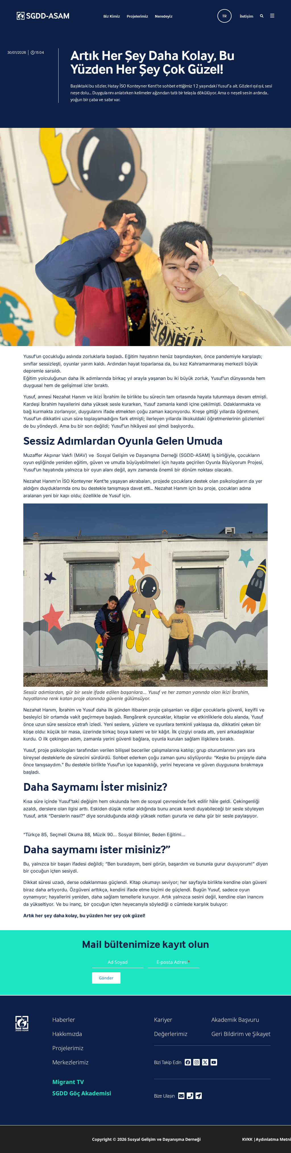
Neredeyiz (163, 16)
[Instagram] (196, 1062)
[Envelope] (181, 1095)
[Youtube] (214, 1062)
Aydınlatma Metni (273, 1139)
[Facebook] (188, 1062)
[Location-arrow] (199, 1095)
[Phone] (190, 1095)
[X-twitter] (205, 1062)
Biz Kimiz (111, 16)
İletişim (246, 16)
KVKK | (249, 1139)
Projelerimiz (137, 16)
